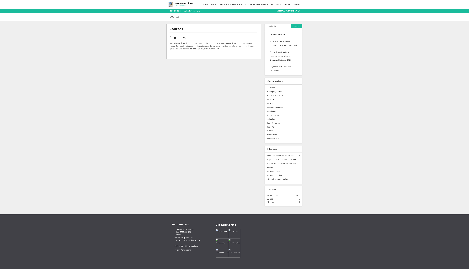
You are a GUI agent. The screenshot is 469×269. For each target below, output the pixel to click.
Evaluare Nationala (275, 107)
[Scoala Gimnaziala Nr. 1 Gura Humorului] (181, 4)
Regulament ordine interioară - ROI (281, 159)
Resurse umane (273, 171)
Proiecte (270, 127)
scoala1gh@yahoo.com (191, 11)
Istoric (214, 4)
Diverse (270, 103)
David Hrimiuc (273, 99)
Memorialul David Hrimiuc (288, 11)
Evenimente (272, 111)
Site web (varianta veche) (277, 179)
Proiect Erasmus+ (274, 123)
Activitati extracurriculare (255, 4)
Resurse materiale (274, 175)
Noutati (287, 4)
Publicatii (275, 4)
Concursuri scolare (275, 95)
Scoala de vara (273, 138)
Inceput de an (273, 115)
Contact (297, 4)
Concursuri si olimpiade (230, 4)
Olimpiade (271, 119)
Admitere (271, 88)
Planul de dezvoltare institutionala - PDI (283, 155)
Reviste (270, 131)
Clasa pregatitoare (274, 91)
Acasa (205, 4)
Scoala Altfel (272, 135)
